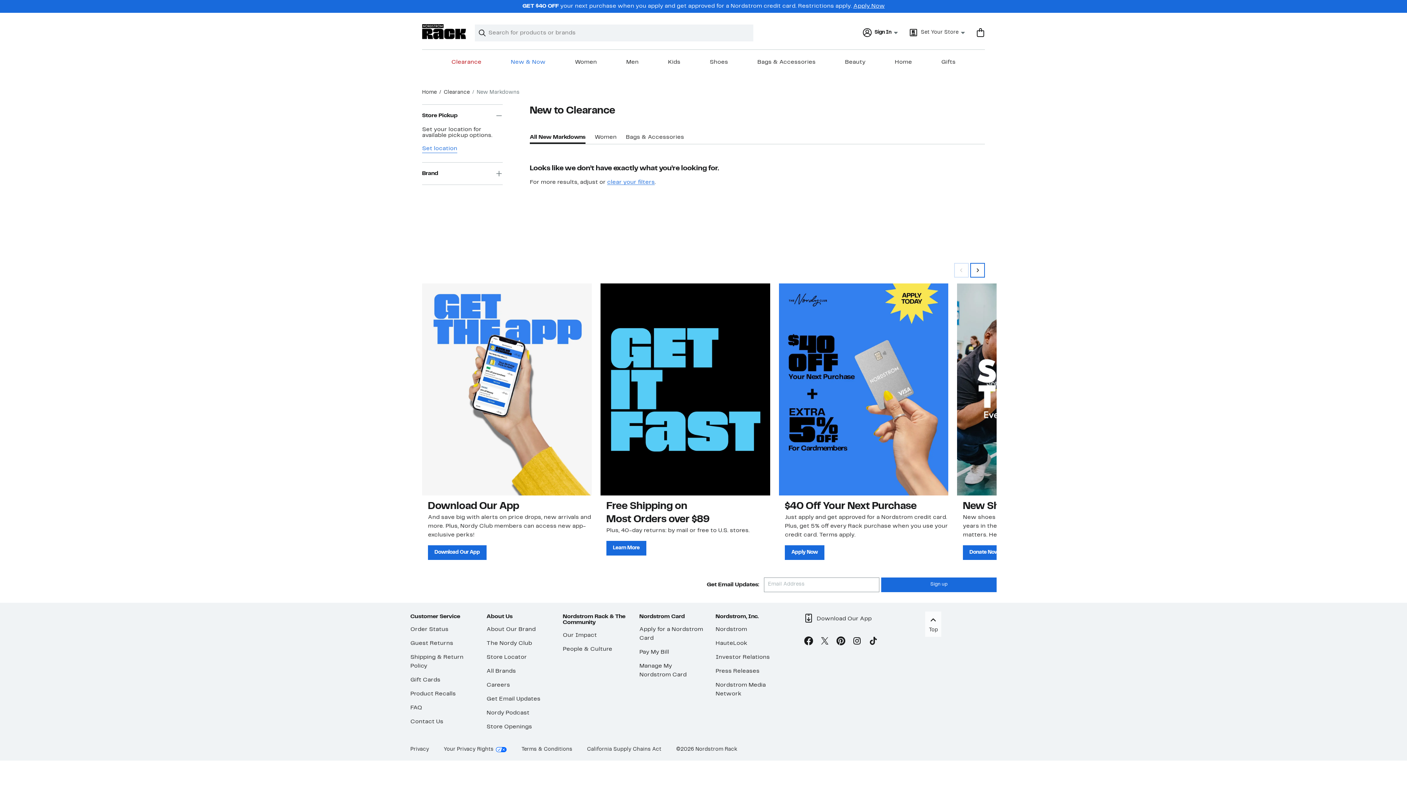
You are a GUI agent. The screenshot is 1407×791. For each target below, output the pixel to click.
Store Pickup (440, 115)
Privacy (419, 749)
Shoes (719, 62)
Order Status (429, 629)
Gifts (948, 62)
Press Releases (738, 671)
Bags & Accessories (786, 62)
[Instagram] (857, 642)
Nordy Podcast (508, 713)
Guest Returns (431, 643)
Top (933, 630)
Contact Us (426, 721)
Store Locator (507, 657)
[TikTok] (873, 642)
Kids (674, 62)
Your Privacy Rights (469, 749)
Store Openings (509, 726)
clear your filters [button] (631, 182)
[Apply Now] (864, 389)
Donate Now (984, 552)
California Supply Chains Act (624, 749)
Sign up (939, 584)
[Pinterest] (841, 642)
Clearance (466, 62)
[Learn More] (685, 389)
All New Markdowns (558, 137)
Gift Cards (425, 680)
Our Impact (580, 635)
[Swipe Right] (977, 270)
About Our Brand (511, 629)
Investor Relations (743, 657)
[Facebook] (808, 642)
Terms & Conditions (546, 749)
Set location (439, 148)
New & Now (528, 62)
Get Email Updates (513, 699)
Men (632, 62)
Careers (498, 685)
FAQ (416, 707)
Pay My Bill (654, 652)
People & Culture (587, 649)
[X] (824, 642)
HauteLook (731, 643)
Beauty (855, 62)
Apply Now (869, 6)
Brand (430, 173)
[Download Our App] (507, 389)
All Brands (501, 671)
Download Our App (457, 552)
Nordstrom (731, 629)
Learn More (626, 548)
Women (586, 62)
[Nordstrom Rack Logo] (444, 31)
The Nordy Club (509, 643)
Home (903, 62)
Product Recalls (433, 694)
